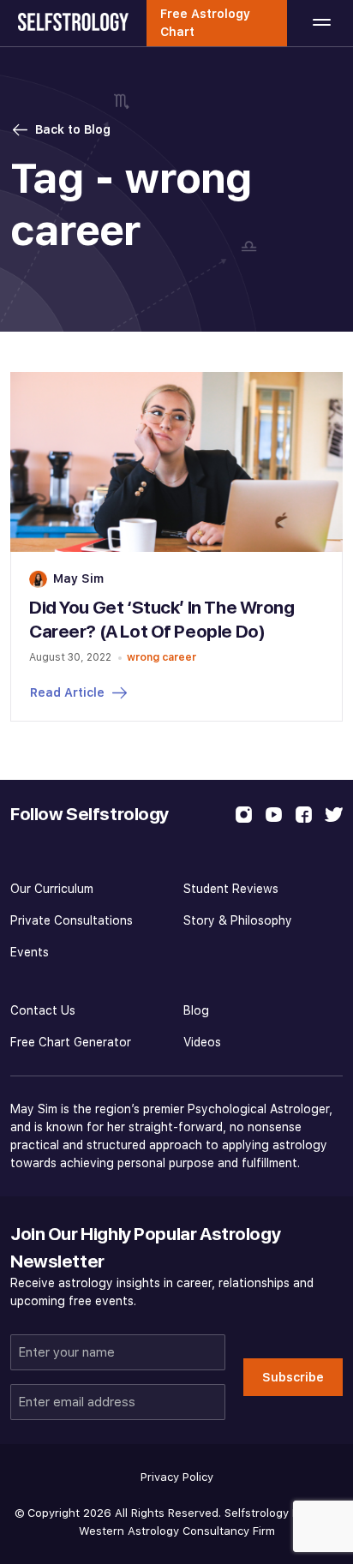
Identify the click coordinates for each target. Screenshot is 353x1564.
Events (29, 952)
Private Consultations (71, 920)
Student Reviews (230, 889)
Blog (196, 1010)
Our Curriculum (51, 889)
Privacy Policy (177, 1477)
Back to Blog (73, 129)
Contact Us (42, 1010)
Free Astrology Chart (205, 23)
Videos (202, 1042)
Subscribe (293, 1377)
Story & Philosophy (237, 920)
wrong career (161, 656)
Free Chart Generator (70, 1042)
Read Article (67, 692)
